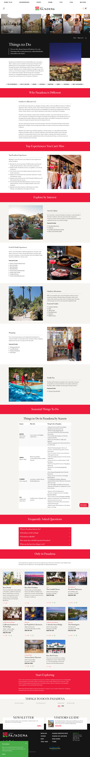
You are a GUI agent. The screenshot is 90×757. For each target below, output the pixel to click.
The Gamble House (53, 589)
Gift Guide (13, 352)
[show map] (55, 603)
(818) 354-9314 (28, 630)
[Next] (87, 24)
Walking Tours (52, 316)
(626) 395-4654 (7, 632)
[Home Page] (45, 8)
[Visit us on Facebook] (4, 740)
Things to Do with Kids (54, 391)
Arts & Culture (24, 84)
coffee (54, 484)
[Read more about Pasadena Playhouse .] (77, 578)
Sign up (3, 754)
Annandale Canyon (56, 457)
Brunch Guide (13, 265)
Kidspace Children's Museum (58, 479)
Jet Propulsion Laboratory (33, 624)
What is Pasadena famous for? (30, 529)
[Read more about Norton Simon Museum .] (34, 646)
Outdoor (42, 84)
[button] (84, 505)
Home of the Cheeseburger (17, 270)
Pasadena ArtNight (65, 496)
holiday (41, 435)
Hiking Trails (51, 310)
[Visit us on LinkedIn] (13, 740)
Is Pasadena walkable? (27, 537)
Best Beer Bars (14, 269)
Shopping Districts (15, 347)
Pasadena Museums (53, 226)
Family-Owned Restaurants (17, 276)
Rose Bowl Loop (52, 312)
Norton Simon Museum (33, 657)
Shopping (50, 84)
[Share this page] (86, 38)
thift (60, 484)
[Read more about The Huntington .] (77, 613)
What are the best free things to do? (32, 544)
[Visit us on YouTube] (10, 740)
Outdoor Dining (14, 274)
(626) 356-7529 (72, 595)
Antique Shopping (15, 350)
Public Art (50, 228)
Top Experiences (12, 84)
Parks (49, 308)
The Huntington (56, 448)
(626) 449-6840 (29, 663)
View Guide (58, 725)
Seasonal (66, 84)
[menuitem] (8, 2)
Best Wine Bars (14, 267)
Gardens (50, 314)
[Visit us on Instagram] (7, 740)
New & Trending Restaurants (17, 263)
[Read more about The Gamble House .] (55, 578)
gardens (37, 457)
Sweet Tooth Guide (15, 272)
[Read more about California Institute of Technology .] (12, 613)
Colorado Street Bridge (54, 624)
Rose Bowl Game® (58, 430)
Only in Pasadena (78, 84)
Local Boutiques (14, 349)
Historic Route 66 (55, 472)
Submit (39, 726)
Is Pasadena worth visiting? (29, 533)
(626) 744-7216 (50, 630)
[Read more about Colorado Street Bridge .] (55, 613)
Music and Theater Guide (55, 231)
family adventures (35, 481)
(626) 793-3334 (50, 595)
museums (55, 443)
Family (58, 84)
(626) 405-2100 (72, 630)
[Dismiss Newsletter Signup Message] (26, 743)
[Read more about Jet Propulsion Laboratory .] (34, 613)
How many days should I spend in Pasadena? (35, 540)
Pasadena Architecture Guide (56, 229)
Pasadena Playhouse (75, 589)
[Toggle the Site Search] (4, 8)
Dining (34, 84)
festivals (41, 498)
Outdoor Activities (53, 307)
